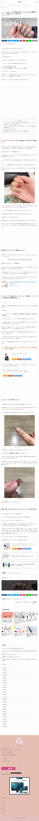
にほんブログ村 (9, 573)
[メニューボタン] (2, 2)
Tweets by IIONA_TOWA (6, 774)
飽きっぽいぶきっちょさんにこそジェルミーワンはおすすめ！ (16, 131)
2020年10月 (5, 704)
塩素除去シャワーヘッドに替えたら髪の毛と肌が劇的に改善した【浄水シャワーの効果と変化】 (23, 565)
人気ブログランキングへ (16, 573)
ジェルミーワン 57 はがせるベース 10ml (19, 353)
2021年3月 (5, 692)
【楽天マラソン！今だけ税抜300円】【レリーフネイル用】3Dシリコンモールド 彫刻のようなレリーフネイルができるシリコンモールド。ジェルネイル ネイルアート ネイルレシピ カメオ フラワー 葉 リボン (23, 282)
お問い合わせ (23, 817)
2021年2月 (5, 694)
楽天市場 (10, 285)
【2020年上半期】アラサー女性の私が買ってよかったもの (22, 556)
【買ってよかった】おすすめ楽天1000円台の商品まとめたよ (13, 648)
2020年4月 (5, 719)
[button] (4, 40)
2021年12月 (5, 675)
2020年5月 (5, 716)
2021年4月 (5, 689)
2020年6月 (5, 714)
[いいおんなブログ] (19, 2)
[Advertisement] (19, 89)
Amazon (13, 285)
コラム (4, 808)
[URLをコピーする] (34, 40)
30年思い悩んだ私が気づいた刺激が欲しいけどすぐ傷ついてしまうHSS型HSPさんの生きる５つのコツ (19, 660)
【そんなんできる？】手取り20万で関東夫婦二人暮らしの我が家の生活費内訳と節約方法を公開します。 (19, 652)
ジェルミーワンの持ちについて (10, 129)
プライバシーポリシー (17, 817)
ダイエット (5, 810)
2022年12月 (5, 670)
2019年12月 (5, 721)
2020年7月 (5, 711)
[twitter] (19, 763)
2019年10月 (5, 726)
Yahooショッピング (17, 285)
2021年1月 (5, 697)
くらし (4, 803)
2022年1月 (5, 672)
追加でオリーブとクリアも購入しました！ (12, 124)
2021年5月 (5, 687)
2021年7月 (5, 682)
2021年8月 (5, 680)
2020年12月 (5, 699)
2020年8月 (5, 709)
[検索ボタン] (37, 2)
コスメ (3, 15)
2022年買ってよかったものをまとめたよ (9, 654)
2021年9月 (5, 677)
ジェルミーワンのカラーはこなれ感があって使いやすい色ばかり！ (17, 122)
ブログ (4, 813)
